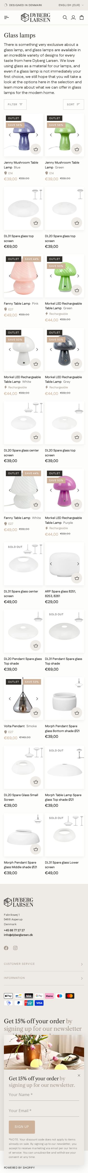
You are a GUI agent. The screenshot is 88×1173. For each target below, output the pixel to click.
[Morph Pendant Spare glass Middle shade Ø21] (23, 835)
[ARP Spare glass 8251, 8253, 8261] (64, 563)
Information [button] (14, 978)
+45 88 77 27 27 (14, 930)
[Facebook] (6, 948)
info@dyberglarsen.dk (18, 935)
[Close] (80, 1075)
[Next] (37, 135)
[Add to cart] (35, 149)
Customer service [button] (19, 964)
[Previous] (10, 135)
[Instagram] (15, 948)
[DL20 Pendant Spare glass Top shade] (23, 631)
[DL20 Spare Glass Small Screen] (23, 767)
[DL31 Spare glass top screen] (23, 208)
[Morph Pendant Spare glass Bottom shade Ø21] (64, 698)
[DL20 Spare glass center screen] (23, 423)
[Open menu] (8, 17)
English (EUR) (69, 5)
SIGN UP (22, 1126)
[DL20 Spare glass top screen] (64, 208)
